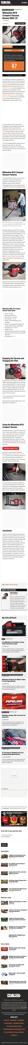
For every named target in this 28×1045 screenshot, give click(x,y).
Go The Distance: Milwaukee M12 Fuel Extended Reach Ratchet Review (12, 753)
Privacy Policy (10, 1000)
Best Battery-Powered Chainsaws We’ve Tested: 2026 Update (18, 881)
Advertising (13, 1020)
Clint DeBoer (6, 20)
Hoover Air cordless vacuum (12, 256)
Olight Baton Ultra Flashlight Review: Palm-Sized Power (17, 935)
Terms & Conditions (19, 1000)
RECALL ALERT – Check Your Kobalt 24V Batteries (17, 973)
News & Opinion (5, 712)
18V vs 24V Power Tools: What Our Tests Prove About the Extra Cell (18, 889)
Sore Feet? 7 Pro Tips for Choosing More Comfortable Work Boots (18, 910)
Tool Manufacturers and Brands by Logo (14, 1029)
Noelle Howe (6, 646)
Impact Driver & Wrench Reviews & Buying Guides (12, 674)
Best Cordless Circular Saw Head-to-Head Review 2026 (17, 864)
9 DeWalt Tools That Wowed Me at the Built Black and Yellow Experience (17, 855)
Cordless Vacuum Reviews (8, 9)
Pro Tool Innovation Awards (14, 1026)
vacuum (16, 584)
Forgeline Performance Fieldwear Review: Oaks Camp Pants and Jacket (17, 919)
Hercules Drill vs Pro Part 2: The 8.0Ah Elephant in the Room (17, 872)
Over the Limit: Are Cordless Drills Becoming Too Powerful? (16, 965)
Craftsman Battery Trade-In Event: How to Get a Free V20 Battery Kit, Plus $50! (17, 982)
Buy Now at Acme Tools (10, 448)
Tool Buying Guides (18, 1023)
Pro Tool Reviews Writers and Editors (14, 1032)
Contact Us (14, 1035)
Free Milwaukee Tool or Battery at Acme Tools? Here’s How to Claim (13, 643)
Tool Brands (21, 1020)
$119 (14, 336)
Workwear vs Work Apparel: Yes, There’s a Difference (18, 902)
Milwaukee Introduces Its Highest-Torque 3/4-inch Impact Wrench (13, 680)
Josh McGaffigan (7, 756)
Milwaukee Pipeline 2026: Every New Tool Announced (13, 716)
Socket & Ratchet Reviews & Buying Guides (10, 747)
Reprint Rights (8, 1023)
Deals (3, 639)
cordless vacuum (9, 584)
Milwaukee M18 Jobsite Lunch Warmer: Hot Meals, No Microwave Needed (18, 957)
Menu (25, 3)
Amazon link (6, 808)
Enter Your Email (5, 836)
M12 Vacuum (5, 96)
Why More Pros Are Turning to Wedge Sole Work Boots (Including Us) (17, 927)
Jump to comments (20, 23)
